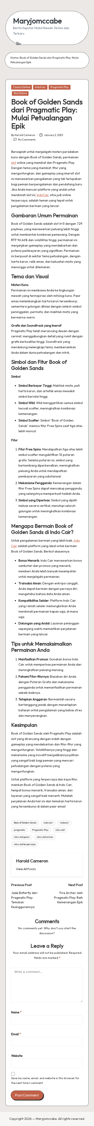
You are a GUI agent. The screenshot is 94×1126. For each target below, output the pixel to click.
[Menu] (18, 43)
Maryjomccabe (37, 21)
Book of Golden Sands (25, 822)
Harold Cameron (32, 860)
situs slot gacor (22, 837)
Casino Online (21, 87)
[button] (26, 869)
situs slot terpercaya (25, 844)
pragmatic (19, 829)
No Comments (27, 139)
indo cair (48, 822)
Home (14, 57)
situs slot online (45, 837)
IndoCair (40, 87)
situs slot (60, 829)
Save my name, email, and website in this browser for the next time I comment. (45, 1080)
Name (16, 1012)
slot (13, 163)
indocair (64, 822)
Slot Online (20, 93)
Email (16, 1034)
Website (17, 1056)
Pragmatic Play (59, 87)
